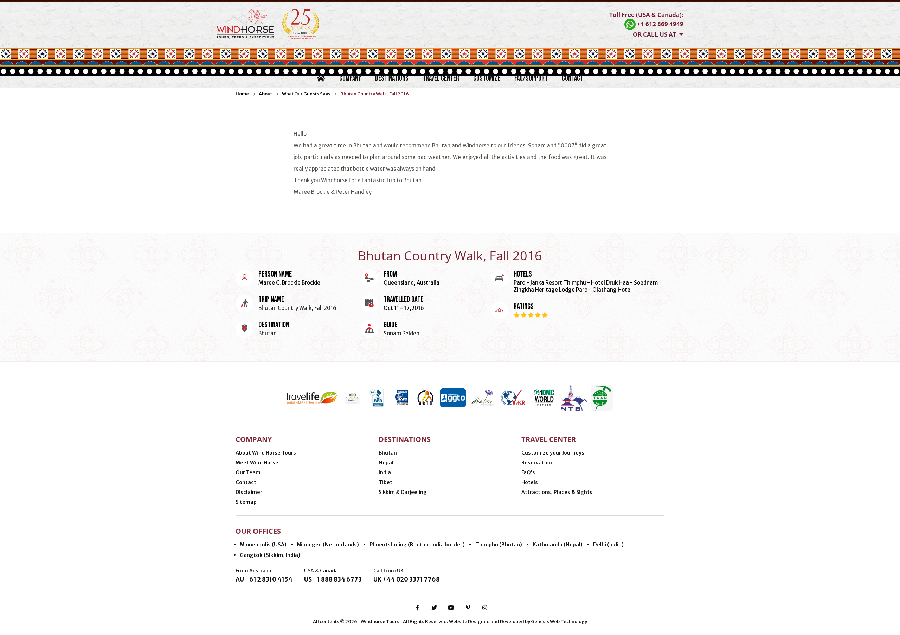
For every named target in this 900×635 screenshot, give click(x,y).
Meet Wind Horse (257, 462)
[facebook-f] (417, 608)
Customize (486, 78)
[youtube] (451, 608)
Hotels (529, 482)
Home (242, 94)
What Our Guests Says (306, 94)
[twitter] (434, 608)
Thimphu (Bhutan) (498, 544)
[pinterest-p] (468, 608)
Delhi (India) (608, 544)
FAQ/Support (531, 78)
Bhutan (388, 453)
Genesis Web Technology (559, 621)
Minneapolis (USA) (263, 544)
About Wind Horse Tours (266, 453)
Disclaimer (249, 492)
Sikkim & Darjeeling (403, 492)
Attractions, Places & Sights (556, 492)
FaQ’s (528, 472)
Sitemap (246, 502)
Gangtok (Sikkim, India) (270, 555)
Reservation (536, 462)
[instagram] (485, 608)
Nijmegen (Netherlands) (328, 544)
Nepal (386, 462)
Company (350, 78)
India (385, 472)
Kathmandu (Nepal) (558, 544)
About (265, 94)
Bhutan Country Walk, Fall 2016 (374, 94)
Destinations (392, 78)
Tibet (385, 482)
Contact (572, 78)
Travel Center (441, 78)
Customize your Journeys (552, 453)
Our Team (248, 472)
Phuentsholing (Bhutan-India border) (417, 544)
